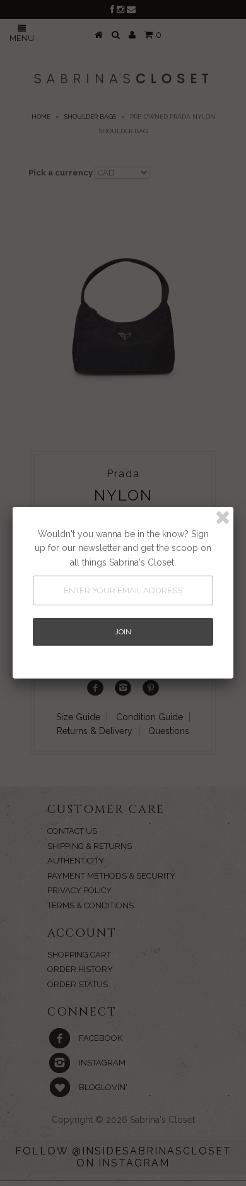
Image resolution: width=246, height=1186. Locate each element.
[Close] (222, 517)
